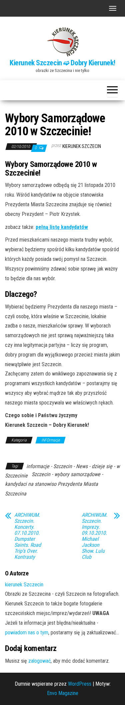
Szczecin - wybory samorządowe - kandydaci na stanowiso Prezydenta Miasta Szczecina (54, 484)
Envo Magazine (62, 693)
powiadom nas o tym (26, 632)
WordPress (79, 684)
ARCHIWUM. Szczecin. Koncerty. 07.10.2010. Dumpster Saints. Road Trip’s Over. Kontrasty (27, 536)
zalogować (39, 661)
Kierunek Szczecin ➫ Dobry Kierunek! (62, 63)
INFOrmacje (50, 440)
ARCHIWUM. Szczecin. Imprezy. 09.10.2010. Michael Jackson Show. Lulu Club (94, 536)
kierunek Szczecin (81, 146)
